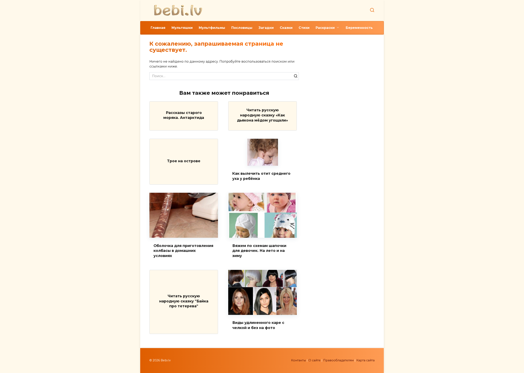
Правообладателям (338, 360)
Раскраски (325, 28)
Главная (158, 28)
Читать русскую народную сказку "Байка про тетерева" (183, 301)
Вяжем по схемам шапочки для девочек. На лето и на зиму (259, 250)
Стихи (304, 28)
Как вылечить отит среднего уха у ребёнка (261, 176)
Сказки (286, 28)
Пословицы (241, 28)
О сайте (314, 360)
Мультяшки (182, 28)
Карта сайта (365, 360)
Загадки (266, 28)
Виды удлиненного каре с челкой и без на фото (258, 325)
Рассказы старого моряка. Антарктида (183, 115)
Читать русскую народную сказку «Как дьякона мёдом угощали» (262, 115)
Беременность (359, 28)
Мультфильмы (212, 28)
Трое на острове (183, 161)
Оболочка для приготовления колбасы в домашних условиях (183, 250)
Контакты (298, 360)
